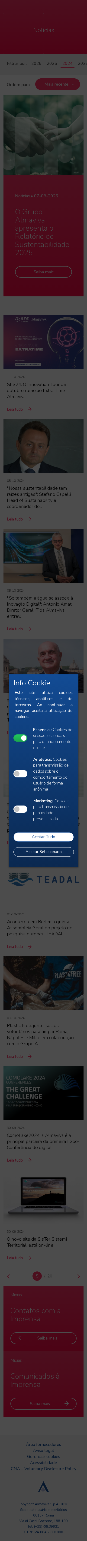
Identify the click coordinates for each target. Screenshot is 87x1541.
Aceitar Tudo (43, 837)
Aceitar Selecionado (44, 851)
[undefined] (20, 738)
